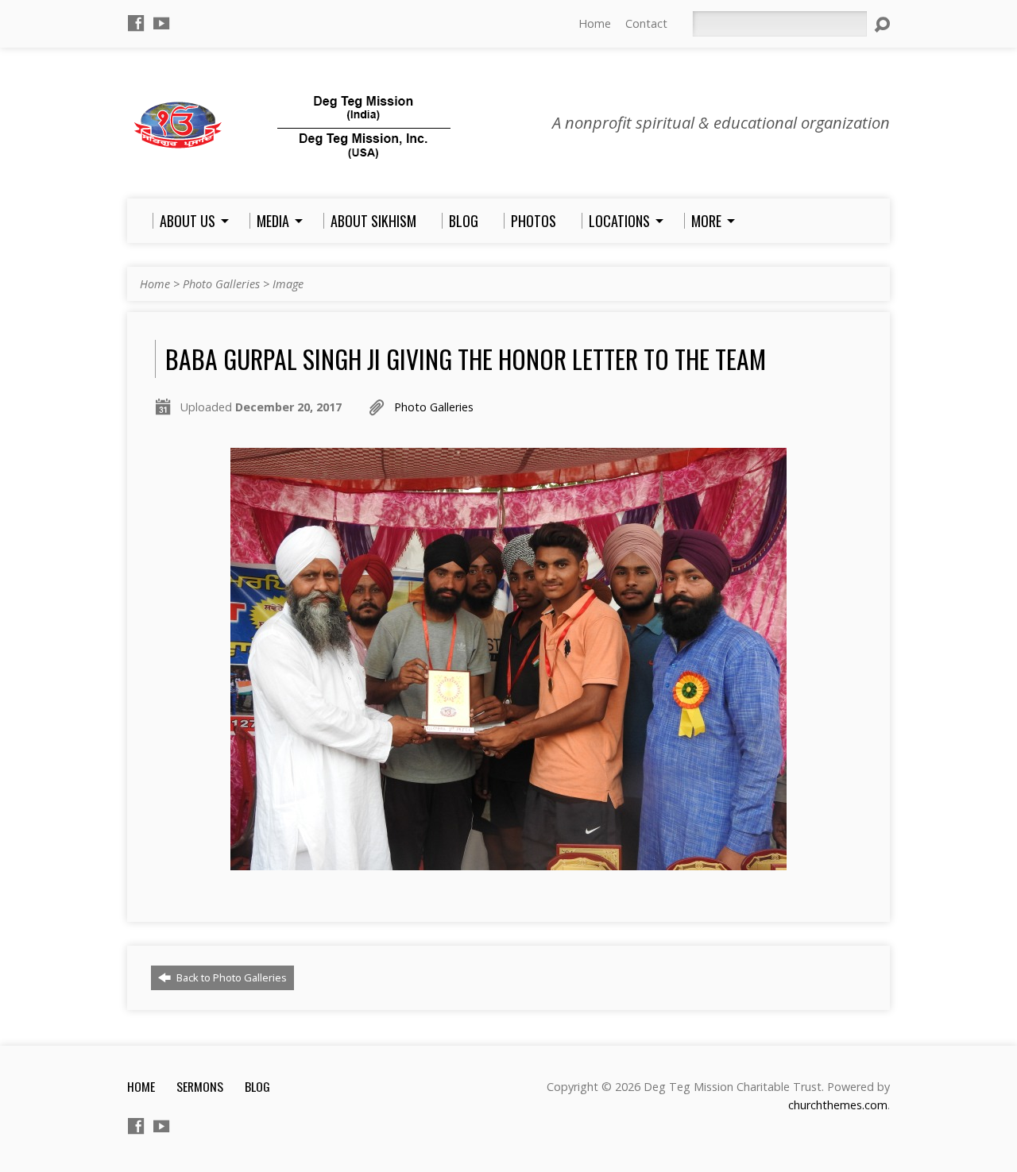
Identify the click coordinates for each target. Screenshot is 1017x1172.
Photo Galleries (221, 283)
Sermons (199, 1086)
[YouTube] (161, 23)
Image (288, 283)
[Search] (882, 25)
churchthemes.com (837, 1104)
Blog (257, 1086)
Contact (646, 23)
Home (594, 23)
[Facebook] (136, 23)
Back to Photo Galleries (230, 977)
